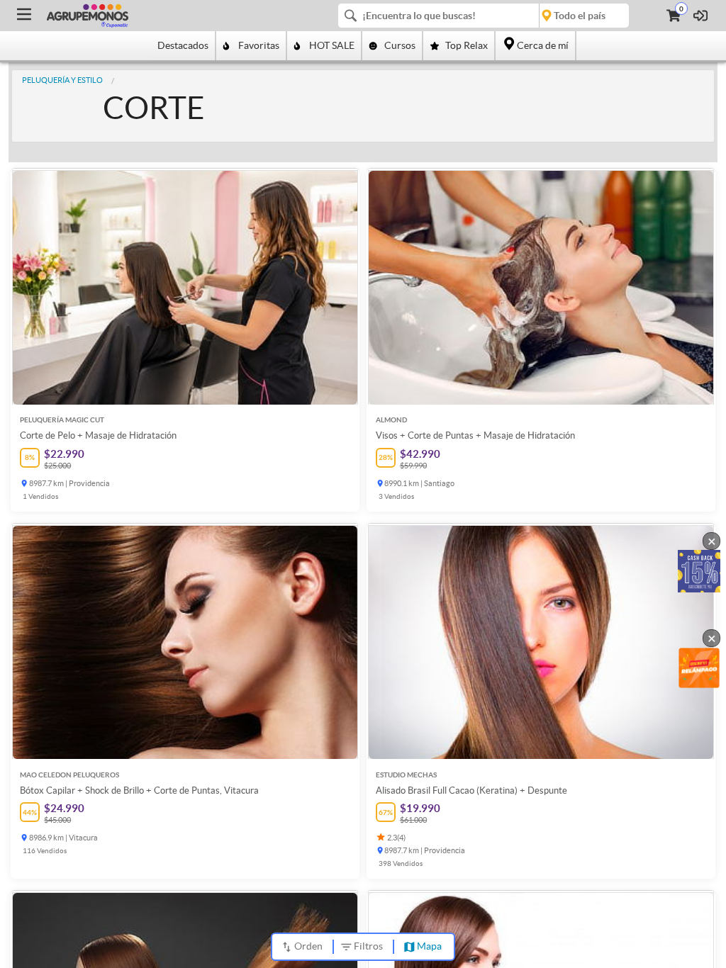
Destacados (182, 45)
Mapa (429, 946)
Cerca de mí (543, 45)
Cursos (399, 45)
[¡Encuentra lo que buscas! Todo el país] (483, 16)
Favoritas (258, 45)
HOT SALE (331, 45)
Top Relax (466, 45)
